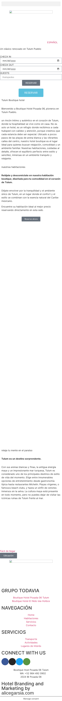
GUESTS (4, 73)
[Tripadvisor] (26, 661)
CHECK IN (5, 56)
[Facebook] (5, 661)
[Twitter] (19, 661)
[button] (31, 3)
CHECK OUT (7, 65)
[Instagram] (12, 661)
